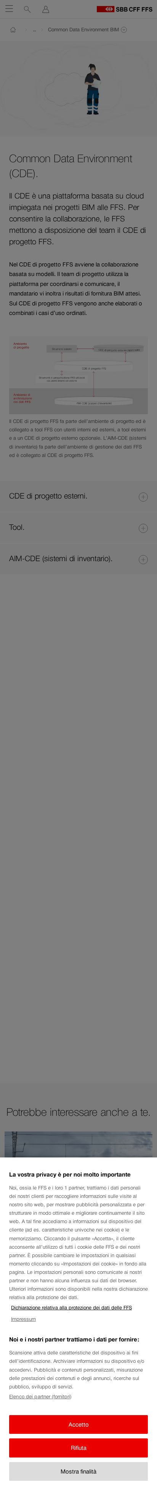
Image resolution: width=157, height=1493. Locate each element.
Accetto (79, 1424)
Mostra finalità (78, 1471)
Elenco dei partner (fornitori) (40, 1396)
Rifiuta (79, 1448)
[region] (78, 1325)
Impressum (23, 1319)
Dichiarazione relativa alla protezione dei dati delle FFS (71, 1308)
